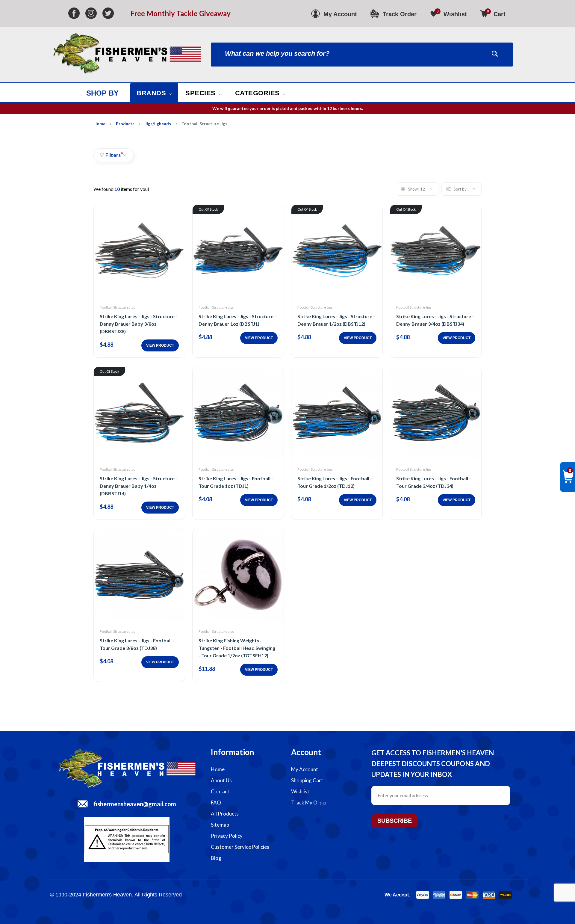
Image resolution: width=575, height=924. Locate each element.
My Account (304, 769)
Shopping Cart (307, 780)
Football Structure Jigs (117, 307)
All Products (225, 813)
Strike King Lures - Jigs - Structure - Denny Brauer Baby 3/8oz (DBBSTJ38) (138, 323)
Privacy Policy (227, 836)
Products (125, 123)
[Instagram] (91, 13)
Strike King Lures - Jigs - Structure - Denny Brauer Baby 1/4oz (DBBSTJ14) (138, 485)
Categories (258, 93)
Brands (152, 93)
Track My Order (309, 802)
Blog (216, 858)
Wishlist (300, 791)
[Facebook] (74, 13)
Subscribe (394, 820)
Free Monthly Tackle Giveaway (180, 13)
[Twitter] (108, 13)
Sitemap (220, 825)
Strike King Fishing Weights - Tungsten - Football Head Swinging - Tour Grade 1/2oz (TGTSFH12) (237, 648)
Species (201, 93)
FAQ (216, 802)
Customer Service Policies (240, 847)
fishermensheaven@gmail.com (134, 803)
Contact (220, 791)
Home (99, 123)
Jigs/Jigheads (158, 123)
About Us (221, 780)
